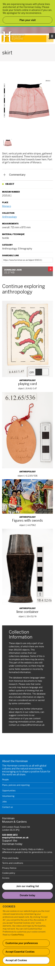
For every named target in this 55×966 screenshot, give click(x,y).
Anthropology (9, 216)
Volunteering (8, 796)
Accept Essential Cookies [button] (19, 951)
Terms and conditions (12, 863)
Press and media (10, 858)
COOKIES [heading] (9, 906)
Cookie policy (8, 873)
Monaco (6, 206)
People (5, 779)
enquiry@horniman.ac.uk (32, 725)
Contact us (7, 807)
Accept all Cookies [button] (16, 960)
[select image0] (7, 143)
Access (5, 878)
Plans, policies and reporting (16, 785)
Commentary (17, 174)
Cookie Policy (17, 934)
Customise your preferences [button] (21, 943)
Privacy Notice (9, 868)
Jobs (4, 801)
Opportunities (8, 790)
